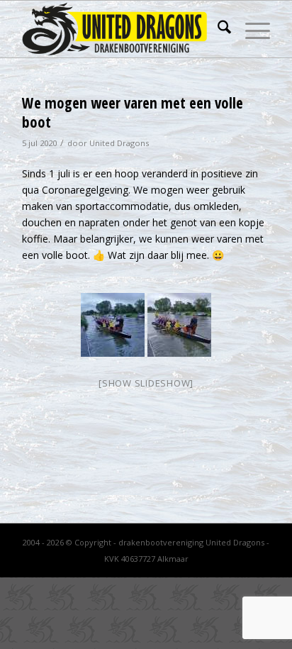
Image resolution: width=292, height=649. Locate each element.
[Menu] (250, 29)
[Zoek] (217, 29)
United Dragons (119, 143)
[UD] (121, 29)
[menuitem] (217, 29)
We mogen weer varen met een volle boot (132, 112)
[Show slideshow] (146, 383)
